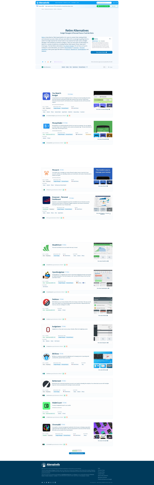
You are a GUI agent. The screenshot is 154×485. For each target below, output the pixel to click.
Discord (75, 474)
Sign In (114, 2)
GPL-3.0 (52, 134)
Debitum (44, 51)
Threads (46, 475)
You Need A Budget (69, 46)
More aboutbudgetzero (102, 342)
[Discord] (42, 482)
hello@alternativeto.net (66, 474)
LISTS (78, 2)
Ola (49, 470)
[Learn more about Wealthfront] (46, 248)
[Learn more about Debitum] (46, 302)
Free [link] (71, 67)
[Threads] (50, 482)
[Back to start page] (44, 3)
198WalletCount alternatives (57, 407)
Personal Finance (65, 108)
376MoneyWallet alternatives (57, 130)
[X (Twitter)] (44, 482)
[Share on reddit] (48, 62)
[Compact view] (105, 67)
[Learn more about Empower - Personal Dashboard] (46, 200)
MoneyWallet (68, 47)
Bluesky (43, 475)
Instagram (51, 475)
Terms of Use (101, 470)
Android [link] (63, 67)
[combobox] (104, 3)
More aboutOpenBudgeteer (102, 288)
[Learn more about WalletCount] (46, 405)
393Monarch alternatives (56, 177)
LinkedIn (55, 475)
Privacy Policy (101, 472)
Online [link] (67, 67)
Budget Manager (57, 108)
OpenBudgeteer (82, 49)
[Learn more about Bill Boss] (46, 356)
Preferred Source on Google (105, 479)
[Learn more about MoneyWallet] (46, 126)
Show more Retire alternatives (77, 453)
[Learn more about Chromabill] (46, 427)
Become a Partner (102, 477)
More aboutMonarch (102, 186)
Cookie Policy (101, 474)
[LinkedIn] (55, 482)
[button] (70, 94)
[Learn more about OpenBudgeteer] (46, 275)
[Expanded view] (104, 67)
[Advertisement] (77, 18)
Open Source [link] (75, 67)
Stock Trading (56, 255)
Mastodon (92, 474)
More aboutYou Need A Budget (102, 109)
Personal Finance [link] (82, 67)
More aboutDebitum (102, 315)
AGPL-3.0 (53, 282)
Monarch (67, 49)
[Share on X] (45, 62)
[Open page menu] (117, 2)
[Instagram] (53, 482)
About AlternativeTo (103, 475)
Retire (43, 37)
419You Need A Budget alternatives (58, 104)
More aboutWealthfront (102, 261)
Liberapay (83, 475)
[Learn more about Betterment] (46, 384)
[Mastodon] (46, 482)
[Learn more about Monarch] (46, 173)
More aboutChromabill (102, 440)
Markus (53, 470)
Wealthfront (74, 49)
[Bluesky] (48, 482)
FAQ (99, 468)
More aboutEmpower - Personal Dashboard (102, 214)
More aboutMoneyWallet (102, 139)
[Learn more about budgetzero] (46, 329)
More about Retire (100, 52)
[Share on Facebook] (43, 62)
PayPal (87, 475)
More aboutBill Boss (102, 369)
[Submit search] (97, 2)
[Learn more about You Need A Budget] (46, 96)
